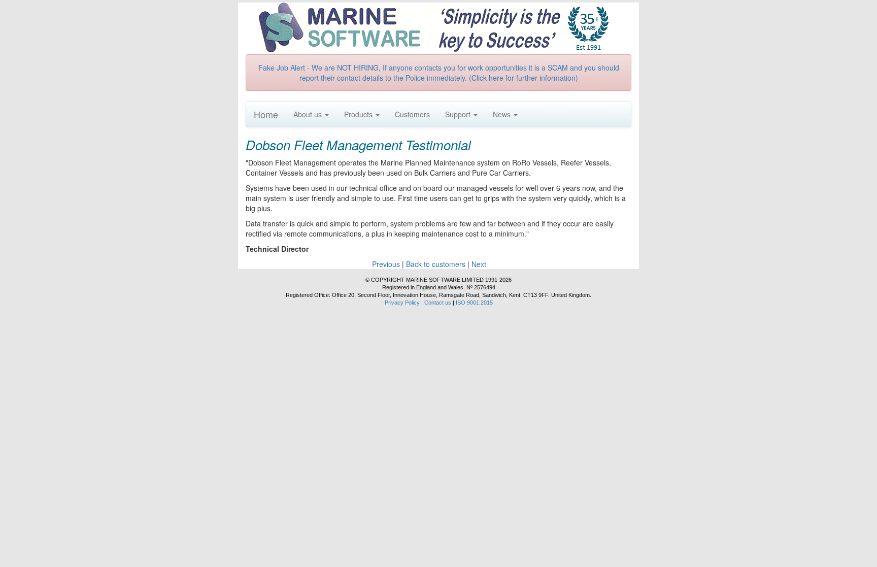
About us (308, 114)
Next (478, 264)
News (503, 114)
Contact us (437, 302)
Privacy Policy (402, 302)
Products (359, 114)
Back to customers (435, 264)
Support (459, 114)
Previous (386, 264)
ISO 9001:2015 (474, 302)
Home (266, 114)
